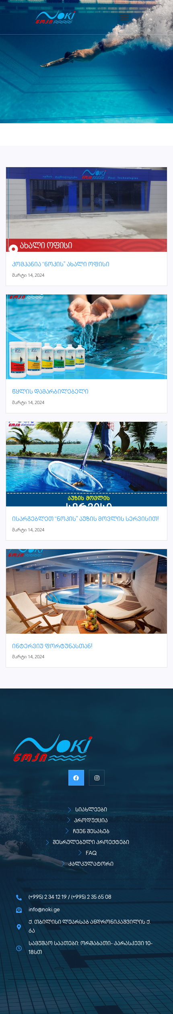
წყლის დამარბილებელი (50, 392)
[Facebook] (76, 778)
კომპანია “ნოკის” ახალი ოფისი (60, 265)
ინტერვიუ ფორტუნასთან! (52, 647)
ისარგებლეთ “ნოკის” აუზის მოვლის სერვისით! (85, 519)
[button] (124, 17)
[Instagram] (97, 778)
